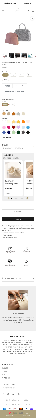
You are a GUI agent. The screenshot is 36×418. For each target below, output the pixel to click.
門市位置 (5, 371)
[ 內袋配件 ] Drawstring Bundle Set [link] (11, 182)
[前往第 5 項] (30, 55)
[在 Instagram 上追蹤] (8, 394)
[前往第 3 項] (17, 55)
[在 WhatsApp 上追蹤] (19, 394)
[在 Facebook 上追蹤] (3, 394)
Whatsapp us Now (9, 388)
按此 (3, 138)
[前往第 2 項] (11, 55)
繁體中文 (26, 400)
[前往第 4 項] (24, 55)
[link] (13, 170)
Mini (5, 75)
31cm (29, 75)
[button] (27, 198)
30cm (21, 75)
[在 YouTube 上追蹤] (13, 394)
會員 (3, 375)
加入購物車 (18, 212)
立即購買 (18, 219)
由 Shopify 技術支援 (24, 404)
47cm (5, 79)
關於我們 (5, 368)
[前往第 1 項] (5, 55)
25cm (13, 75)
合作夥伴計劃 (6, 378)
